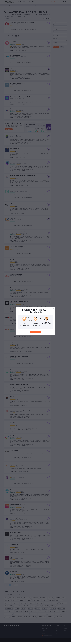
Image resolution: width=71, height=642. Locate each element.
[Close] (53, 308)
